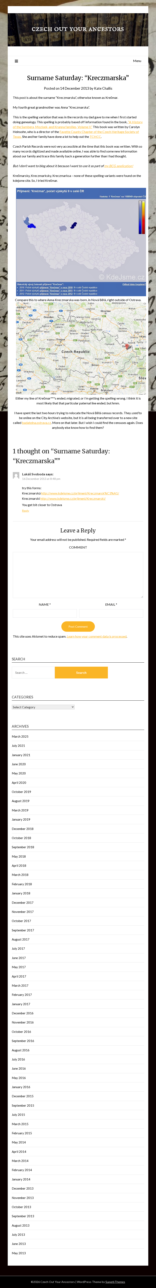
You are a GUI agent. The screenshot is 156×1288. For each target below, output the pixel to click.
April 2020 (19, 782)
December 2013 (23, 1188)
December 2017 (23, 902)
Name (45, 604)
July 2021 (18, 745)
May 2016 (19, 1078)
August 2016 (20, 1050)
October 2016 (21, 1031)
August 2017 (20, 939)
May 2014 (19, 1142)
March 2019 (20, 810)
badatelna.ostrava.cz (36, 423)
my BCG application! (118, 166)
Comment (78, 547)
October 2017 (21, 921)
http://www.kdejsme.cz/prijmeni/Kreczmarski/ (73, 498)
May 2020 (19, 773)
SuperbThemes (115, 1282)
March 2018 (20, 874)
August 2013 (20, 1225)
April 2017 (19, 976)
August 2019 (20, 801)
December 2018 (23, 829)
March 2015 (20, 1124)
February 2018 (22, 884)
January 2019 (21, 819)
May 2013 (19, 1253)
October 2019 (21, 792)
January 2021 (21, 755)
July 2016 (18, 1059)
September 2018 (23, 847)
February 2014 (22, 1170)
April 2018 (19, 865)
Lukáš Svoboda (33, 474)
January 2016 (21, 1087)
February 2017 (22, 994)
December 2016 (23, 1013)
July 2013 (18, 1234)
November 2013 (23, 1198)
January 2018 (21, 893)
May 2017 (19, 967)
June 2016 (19, 1068)
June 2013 (19, 1244)
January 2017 (21, 1004)
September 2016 (23, 1041)
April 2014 (19, 1151)
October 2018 (21, 838)
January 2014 (21, 1179)
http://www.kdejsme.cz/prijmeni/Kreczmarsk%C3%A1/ (80, 493)
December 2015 (23, 1096)
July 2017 (18, 948)
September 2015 (23, 1105)
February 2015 (22, 1133)
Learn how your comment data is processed (97, 636)
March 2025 (20, 736)
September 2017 (23, 930)
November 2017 (23, 911)
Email (111, 604)
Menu (137, 61)
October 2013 (21, 1207)
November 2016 (23, 1022)
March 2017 (20, 985)
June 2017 (19, 958)
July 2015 (18, 1114)
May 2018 (19, 856)
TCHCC (95, 136)
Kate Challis (103, 88)
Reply (25, 510)
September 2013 (23, 1216)
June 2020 (19, 764)
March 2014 (20, 1161)
